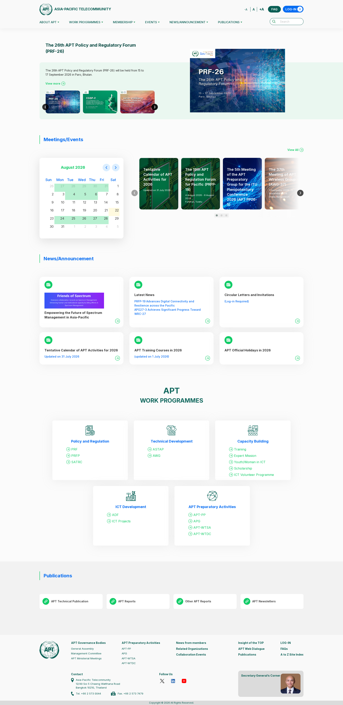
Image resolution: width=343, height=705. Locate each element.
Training (240, 449)
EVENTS (151, 22)
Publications (247, 654)
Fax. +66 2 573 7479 (130, 693)
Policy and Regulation (90, 441)
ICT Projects (121, 521)
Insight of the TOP (251, 642)
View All (293, 149)
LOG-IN (290, 9)
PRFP (75, 456)
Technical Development (172, 441)
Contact (77, 674)
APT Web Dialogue (251, 648)
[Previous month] (106, 167)
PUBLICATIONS (229, 22)
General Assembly (82, 648)
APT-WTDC (202, 534)
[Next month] (115, 167)
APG (196, 521)
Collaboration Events (191, 654)
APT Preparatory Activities (212, 507)
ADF (115, 515)
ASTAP (158, 449)
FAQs (284, 648)
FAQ (274, 9)
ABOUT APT (48, 22)
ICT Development (131, 507)
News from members (191, 642)
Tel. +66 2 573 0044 (88, 693)
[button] (216, 215)
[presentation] (45, 107)
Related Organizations (192, 648)
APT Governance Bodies (88, 642)
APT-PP (199, 515)
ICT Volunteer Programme (254, 475)
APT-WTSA (202, 527)
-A (245, 9)
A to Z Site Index (291, 654)
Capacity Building (253, 441)
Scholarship (243, 468)
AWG (156, 456)
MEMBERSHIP (123, 22)
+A (261, 9)
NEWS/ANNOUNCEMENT (187, 22)
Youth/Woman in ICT (250, 462)
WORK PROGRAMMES (84, 22)
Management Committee (86, 653)
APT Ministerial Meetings (86, 658)
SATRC (76, 462)
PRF (74, 449)
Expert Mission (245, 456)
